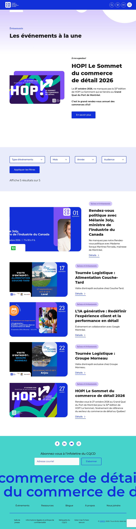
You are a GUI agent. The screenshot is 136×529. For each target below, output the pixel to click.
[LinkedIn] (64, 443)
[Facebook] (57, 443)
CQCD (102, 521)
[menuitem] (22, 505)
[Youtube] (71, 443)
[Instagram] (78, 443)
